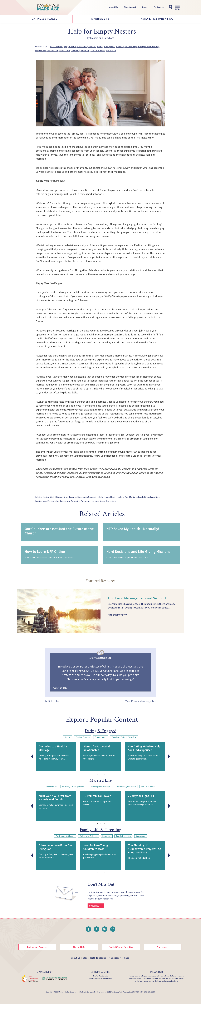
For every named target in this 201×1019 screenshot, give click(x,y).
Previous (32, 756)
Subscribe (53, 701)
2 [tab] (100, 774)
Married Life (100, 18)
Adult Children (56, 46)
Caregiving (141, 836)
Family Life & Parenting (156, 18)
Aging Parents (70, 46)
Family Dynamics (123, 836)
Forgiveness (40, 50)
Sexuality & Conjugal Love (73, 786)
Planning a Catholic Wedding (124, 737)
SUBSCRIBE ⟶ (96, 905)
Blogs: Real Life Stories (94, 957)
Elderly (100, 46)
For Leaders (159, 7)
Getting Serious (83, 737)
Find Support (130, 7)
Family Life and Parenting (120, 947)
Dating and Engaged (37, 947)
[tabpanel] (56, 756)
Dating (67, 737)
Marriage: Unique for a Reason (100, 978)
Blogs (144, 7)
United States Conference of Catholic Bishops (76, 992)
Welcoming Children (88, 836)
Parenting (84, 50)
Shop (126, 957)
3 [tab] (104, 774)
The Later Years (97, 50)
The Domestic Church (65, 836)
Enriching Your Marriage (126, 46)
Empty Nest (109, 46)
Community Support (86, 46)
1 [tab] (97, 774)
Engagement (100, 737)
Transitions (111, 50)
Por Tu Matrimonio (100, 976)
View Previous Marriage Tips (140, 701)
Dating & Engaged (44, 18)
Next (169, 756)
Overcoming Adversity (69, 50)
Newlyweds (51, 786)
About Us (113, 7)
